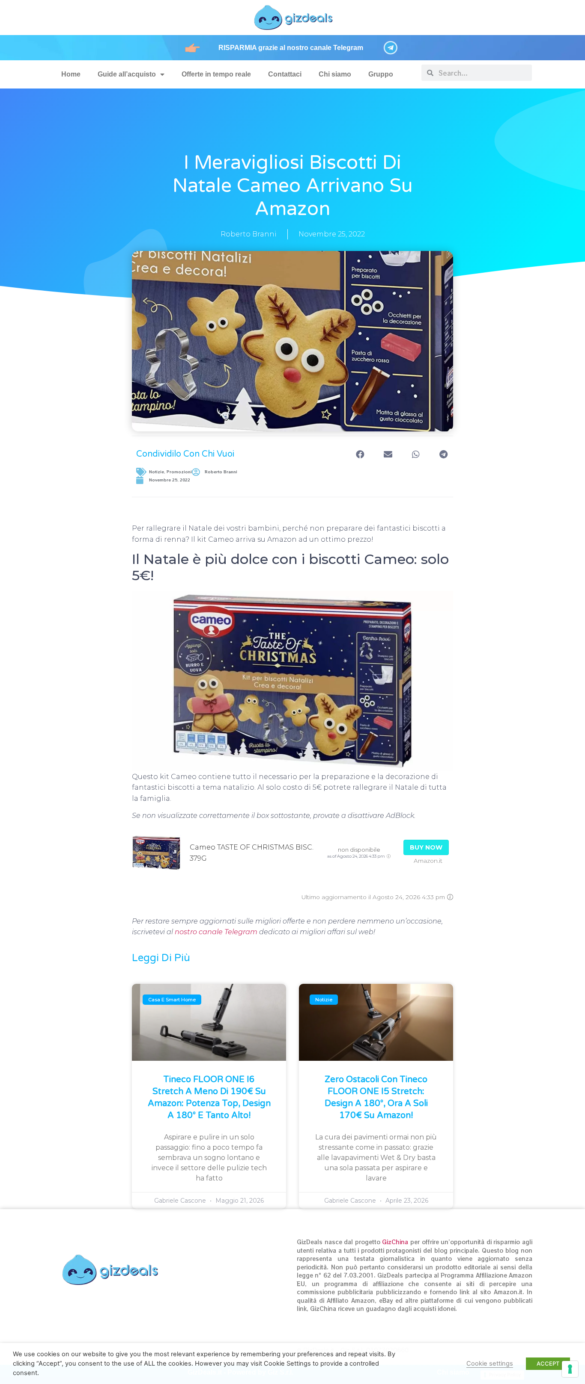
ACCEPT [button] (548, 1363)
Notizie (156, 472)
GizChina (395, 1242)
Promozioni (179, 472)
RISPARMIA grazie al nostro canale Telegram (290, 47)
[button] (360, 454)
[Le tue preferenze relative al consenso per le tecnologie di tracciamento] (570, 1369)
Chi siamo (335, 74)
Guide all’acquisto (127, 74)
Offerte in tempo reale (216, 74)
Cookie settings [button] (489, 1363)
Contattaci (284, 74)
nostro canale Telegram (216, 932)
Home (71, 74)
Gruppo (380, 74)
